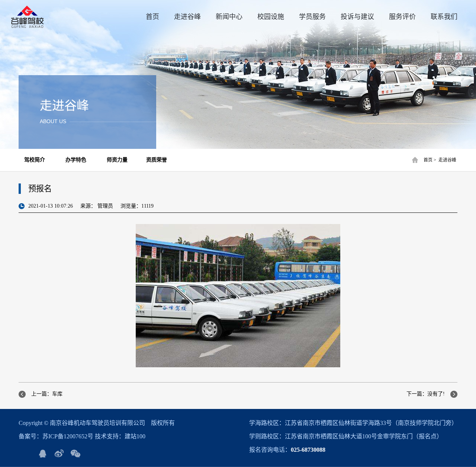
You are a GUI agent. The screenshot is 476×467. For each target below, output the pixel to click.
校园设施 (270, 16)
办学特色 (75, 160)
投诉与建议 (357, 16)
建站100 (135, 436)
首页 (152, 16)
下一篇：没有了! (425, 394)
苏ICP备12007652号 (67, 436)
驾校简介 (34, 160)
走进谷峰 (187, 16)
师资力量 (117, 160)
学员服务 (312, 16)
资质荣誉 (156, 160)
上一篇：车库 (46, 394)
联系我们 (444, 16)
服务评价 (402, 16)
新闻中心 (229, 16)
